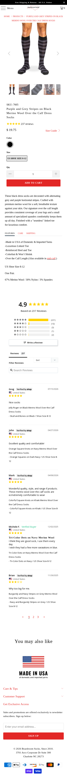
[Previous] (9, 53)
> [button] (44, 617)
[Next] (57, 53)
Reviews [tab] (14, 353)
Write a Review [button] (35, 342)
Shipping (30, 233)
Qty (8, 167)
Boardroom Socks (31, 748)
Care (20, 233)
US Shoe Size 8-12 (16, 158)
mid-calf (51, 258)
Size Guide (52, 130)
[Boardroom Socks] (33, 8)
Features (10, 233)
